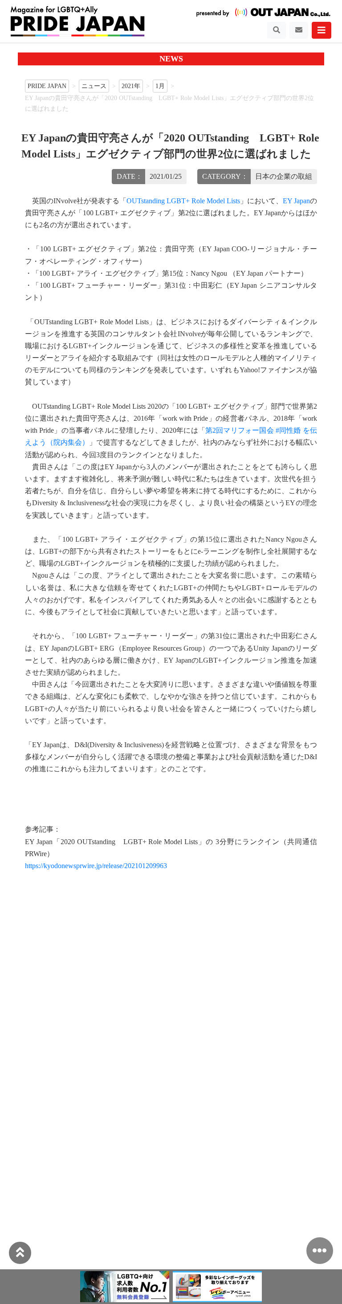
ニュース (93, 85)
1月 (160, 85)
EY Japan (296, 201)
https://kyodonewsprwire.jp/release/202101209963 (96, 865)
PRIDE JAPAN (47, 85)
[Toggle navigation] (276, 30)
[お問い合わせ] (298, 30)
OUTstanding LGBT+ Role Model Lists (183, 201)
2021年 (131, 85)
